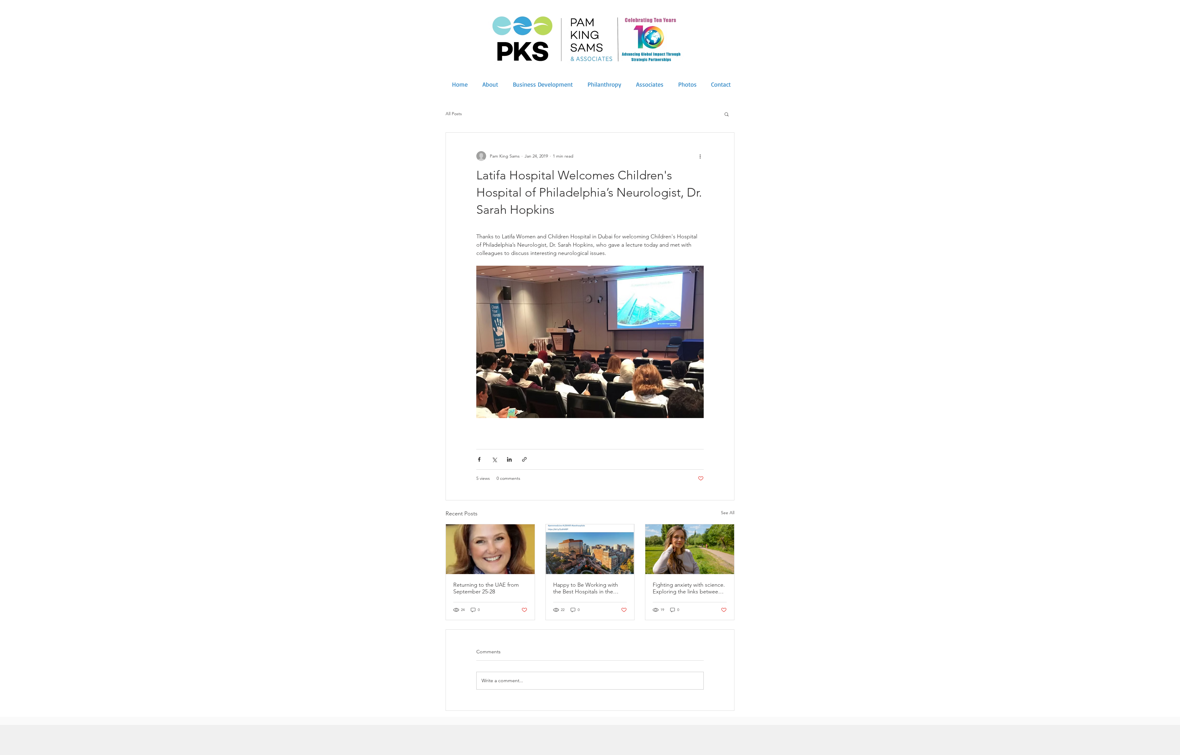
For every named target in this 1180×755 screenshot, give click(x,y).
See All (727, 512)
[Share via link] (524, 459)
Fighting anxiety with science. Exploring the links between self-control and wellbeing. (689, 588)
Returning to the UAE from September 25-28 (486, 588)
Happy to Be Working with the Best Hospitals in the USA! (585, 588)
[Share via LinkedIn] (509, 459)
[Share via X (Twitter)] (494, 459)
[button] (727, 113)
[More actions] (700, 156)
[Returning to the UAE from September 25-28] (490, 549)
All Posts (454, 113)
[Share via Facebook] (479, 459)
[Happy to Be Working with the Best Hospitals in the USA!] (590, 549)
